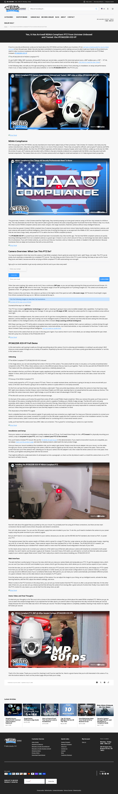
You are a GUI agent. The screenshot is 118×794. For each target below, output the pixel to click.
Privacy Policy (36, 753)
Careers (63, 751)
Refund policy (48, 790)
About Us (64, 746)
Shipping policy (77, 790)
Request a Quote (109, 1)
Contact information (58, 790)
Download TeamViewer (38, 755)
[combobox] (64, 9)
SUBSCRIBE (104, 279)
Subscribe (51, 781)
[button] (108, 9)
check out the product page (25, 442)
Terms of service (68, 790)
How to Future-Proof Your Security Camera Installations (49, 720)
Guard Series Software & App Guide (31, 719)
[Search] (96, 9)
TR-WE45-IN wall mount (49, 440)
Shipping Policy (36, 751)
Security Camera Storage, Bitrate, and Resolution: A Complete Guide (104, 721)
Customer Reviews (66, 755)
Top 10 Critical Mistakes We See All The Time (67, 720)
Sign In (84, 742)
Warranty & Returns (98, 1)
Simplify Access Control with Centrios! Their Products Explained (13, 721)
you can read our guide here (52, 328)
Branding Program (66, 744)
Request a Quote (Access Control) (41, 748)
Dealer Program (65, 742)
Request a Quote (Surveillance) (40, 746)
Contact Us (64, 748)
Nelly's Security (10, 746)
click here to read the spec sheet (89, 62)
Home (5, 26)
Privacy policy (40, 790)
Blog (62, 753)
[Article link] (13, 715)
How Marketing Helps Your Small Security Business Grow (86, 720)
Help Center (89, 1)
